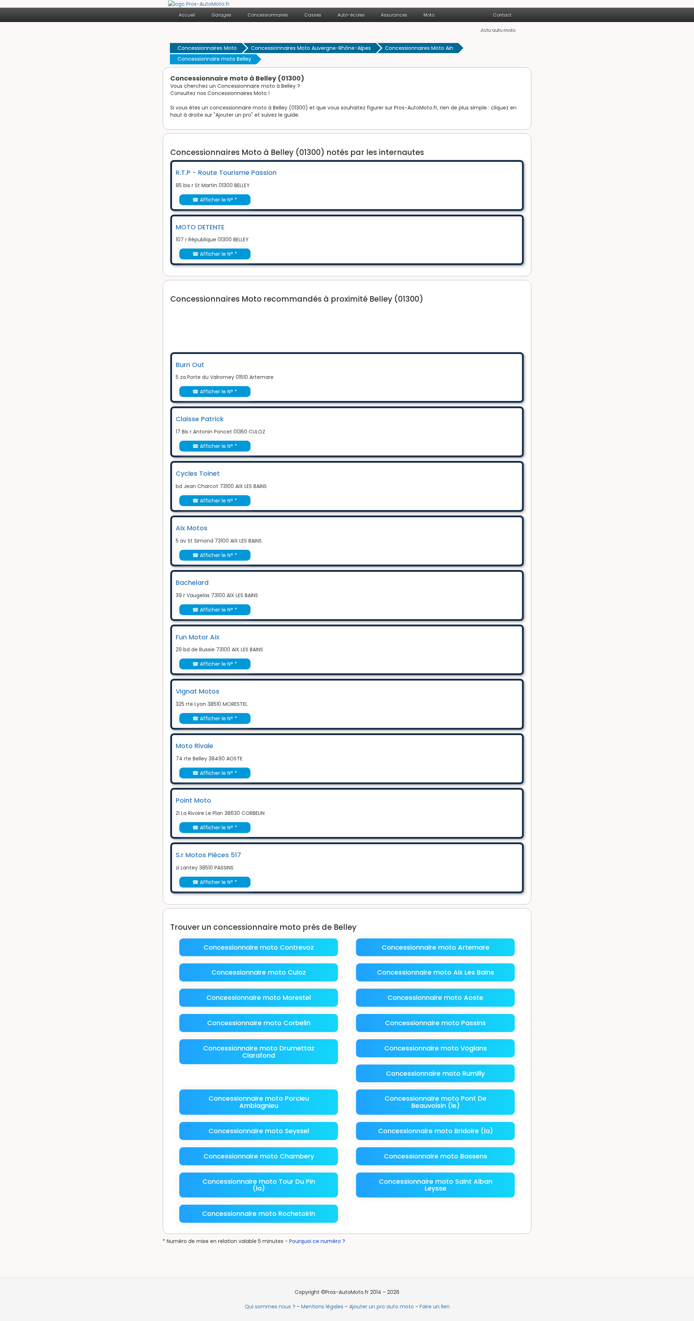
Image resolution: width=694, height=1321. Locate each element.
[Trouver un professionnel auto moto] (199, 3)
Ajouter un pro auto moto (381, 1306)
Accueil (187, 15)
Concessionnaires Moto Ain (419, 48)
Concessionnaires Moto (207, 48)
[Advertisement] (301, 323)
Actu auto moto (497, 30)
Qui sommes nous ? (270, 1306)
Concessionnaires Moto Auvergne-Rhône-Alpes (311, 48)
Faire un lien (435, 1306)
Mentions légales (322, 1306)
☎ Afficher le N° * (214, 199)
